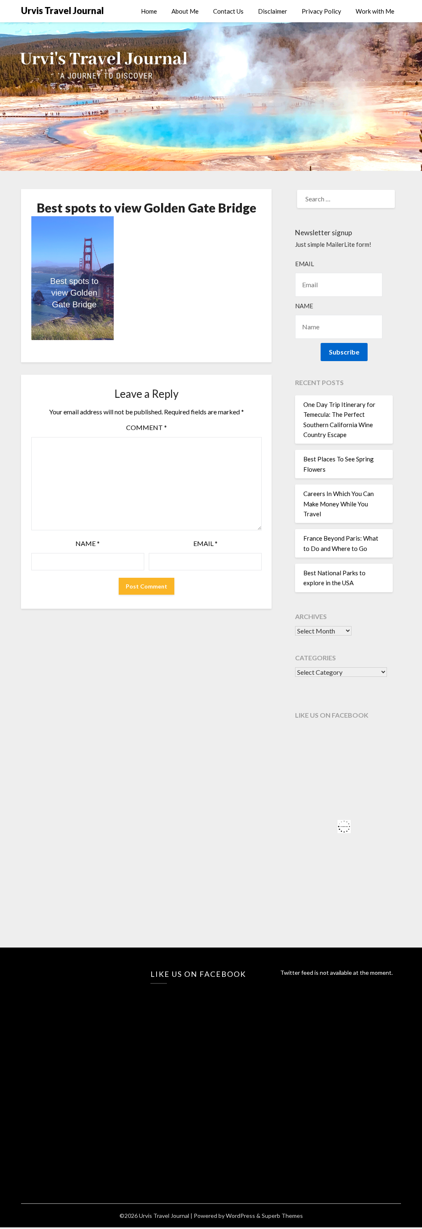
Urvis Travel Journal (62, 10)
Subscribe (344, 352)
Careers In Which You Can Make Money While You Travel (338, 504)
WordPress (240, 1215)
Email (205, 543)
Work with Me (375, 11)
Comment (146, 427)
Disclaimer (272, 11)
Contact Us (228, 11)
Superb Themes (282, 1215)
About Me (185, 11)
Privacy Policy (321, 11)
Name (87, 543)
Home (149, 11)
